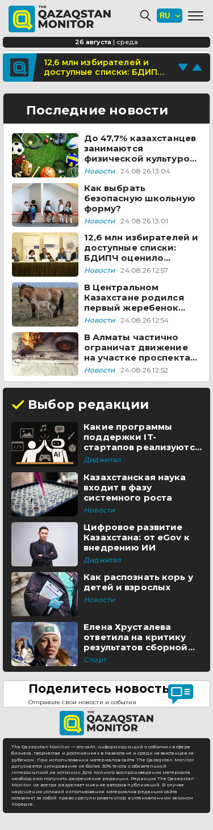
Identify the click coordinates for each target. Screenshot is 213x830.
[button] (195, 15)
